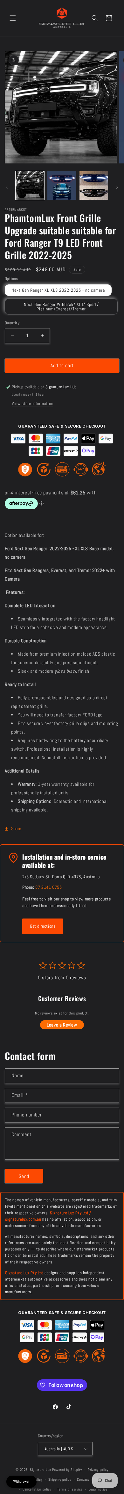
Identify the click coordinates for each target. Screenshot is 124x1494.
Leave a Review (62, 1025)
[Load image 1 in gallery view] (30, 185)
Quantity (12, 323)
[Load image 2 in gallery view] (61, 185)
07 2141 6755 (48, 887)
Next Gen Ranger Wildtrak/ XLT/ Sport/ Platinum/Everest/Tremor (61, 307)
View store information (32, 403)
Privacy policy (98, 1469)
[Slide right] (117, 187)
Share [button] (16, 828)
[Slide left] (7, 187)
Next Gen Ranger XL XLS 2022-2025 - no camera (58, 290)
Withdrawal (21, 1481)
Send (24, 1176)
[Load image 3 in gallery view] (93, 185)
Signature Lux (40, 1469)
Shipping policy (59, 1479)
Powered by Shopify (67, 1469)
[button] (13, 18)
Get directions (42, 926)
